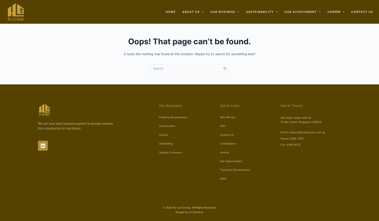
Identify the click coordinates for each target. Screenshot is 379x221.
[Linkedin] (43, 146)
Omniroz (198, 212)
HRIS (223, 178)
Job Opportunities (231, 161)
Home (170, 11)
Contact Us (362, 11)
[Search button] (225, 68)
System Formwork (170, 152)
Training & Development (235, 169)
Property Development (173, 117)
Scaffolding (166, 143)
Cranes (163, 134)
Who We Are (227, 117)
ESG (223, 126)
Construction (167, 126)
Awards (224, 152)
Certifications (228, 143)
